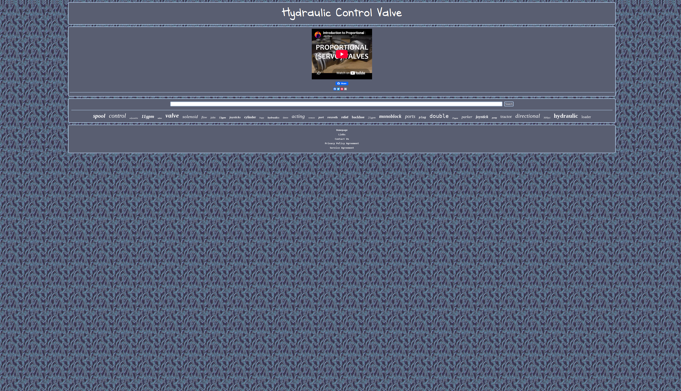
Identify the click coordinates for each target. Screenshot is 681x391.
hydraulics (273, 117)
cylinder (250, 117)
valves (160, 118)
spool (99, 116)
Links (341, 134)
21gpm (372, 117)
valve (172, 115)
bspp (261, 117)
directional (527, 116)
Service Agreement (342, 147)
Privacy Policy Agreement (342, 143)
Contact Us (342, 139)
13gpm (222, 117)
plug (422, 117)
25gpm (455, 118)
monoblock (390, 116)
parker (467, 117)
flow (204, 117)
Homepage (342, 130)
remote (311, 117)
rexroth (332, 117)
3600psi (547, 117)
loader (586, 117)
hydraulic (566, 116)
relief (344, 117)
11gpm (148, 116)
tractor (506, 116)
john (213, 117)
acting (298, 116)
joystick (482, 117)
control (117, 115)
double (439, 116)
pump (494, 117)
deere (285, 117)
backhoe (358, 117)
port (321, 117)
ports (410, 116)
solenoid (190, 116)
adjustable (133, 118)
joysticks (235, 117)
